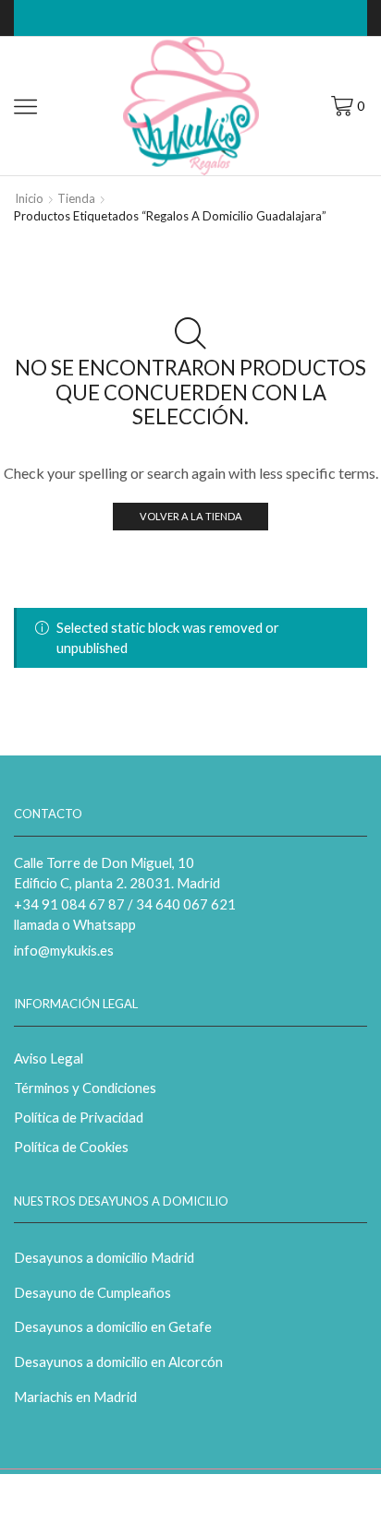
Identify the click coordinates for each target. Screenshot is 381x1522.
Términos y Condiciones (85, 1087)
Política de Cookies (71, 1146)
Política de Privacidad (78, 1117)
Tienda (76, 198)
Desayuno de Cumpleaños (92, 1292)
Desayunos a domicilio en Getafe (113, 1326)
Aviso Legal (48, 1058)
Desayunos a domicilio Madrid (104, 1257)
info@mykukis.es (64, 950)
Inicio (29, 198)
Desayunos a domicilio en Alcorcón (118, 1361)
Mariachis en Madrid (75, 1396)
